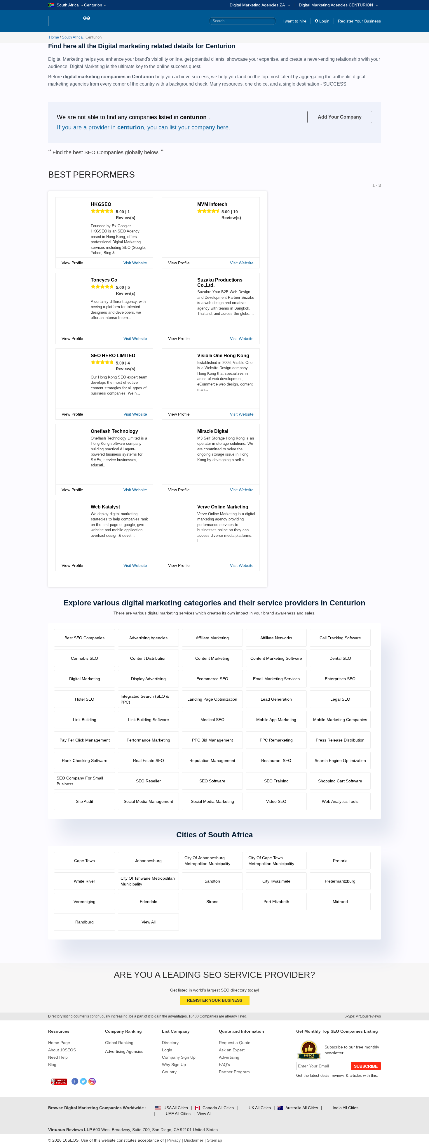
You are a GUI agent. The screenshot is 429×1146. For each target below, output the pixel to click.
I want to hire (294, 21)
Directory (170, 1042)
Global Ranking (119, 1042)
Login (324, 21)
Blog (52, 1064)
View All (204, 1113)
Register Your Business (359, 21)
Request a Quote (234, 1042)
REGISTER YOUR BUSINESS (214, 1000)
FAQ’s (224, 1064)
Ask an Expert (232, 1050)
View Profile (72, 263)
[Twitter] (83, 1081)
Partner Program (234, 1071)
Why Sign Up (174, 1064)
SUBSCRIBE (366, 1066)
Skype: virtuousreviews (362, 1016)
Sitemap (214, 1140)
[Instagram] (92, 1081)
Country (169, 1071)
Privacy (174, 1140)
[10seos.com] (65, 21)
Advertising (229, 1057)
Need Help (58, 1057)
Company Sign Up (179, 1057)
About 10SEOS (62, 1050)
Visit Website (135, 263)
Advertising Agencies (124, 1051)
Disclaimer (193, 1140)
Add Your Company (340, 116)
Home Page (59, 1042)
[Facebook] (75, 1081)
